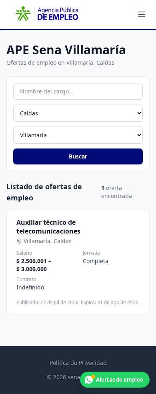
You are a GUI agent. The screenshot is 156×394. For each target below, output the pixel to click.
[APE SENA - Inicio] (46, 14)
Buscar (78, 156)
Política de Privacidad (78, 362)
